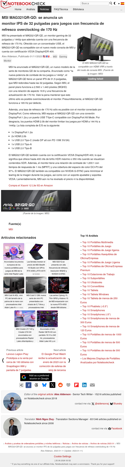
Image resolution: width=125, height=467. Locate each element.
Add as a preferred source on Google (39, 377)
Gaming (63, 56)
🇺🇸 (44, 56)
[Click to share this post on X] (52, 385)
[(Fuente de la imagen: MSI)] (36, 201)
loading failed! (80, 78)
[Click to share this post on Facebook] (28, 385)
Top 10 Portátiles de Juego (96, 246)
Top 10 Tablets (90, 290)
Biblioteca (78, 9)
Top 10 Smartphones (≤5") (96, 314)
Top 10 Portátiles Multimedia (97, 242)
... (121, 9)
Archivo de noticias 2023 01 (102, 443)
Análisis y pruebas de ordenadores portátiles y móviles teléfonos (32, 443)
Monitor (7, 60)
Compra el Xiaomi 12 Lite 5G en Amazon (31, 185)
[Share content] (21, 385)
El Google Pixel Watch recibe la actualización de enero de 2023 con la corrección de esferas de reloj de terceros (52, 362)
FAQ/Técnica (61, 9)
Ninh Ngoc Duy (45, 419)
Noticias (44, 9)
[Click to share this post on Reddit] (60, 385)
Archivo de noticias (80, 443)
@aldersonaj (101, 403)
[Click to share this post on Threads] (36, 385)
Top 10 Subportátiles (93, 278)
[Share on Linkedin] (84, 385)
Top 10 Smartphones (93, 310)
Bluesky (117, 403)
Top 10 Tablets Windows (95, 294)
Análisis (30, 9)
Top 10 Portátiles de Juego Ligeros (101, 262)
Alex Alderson (62, 394)
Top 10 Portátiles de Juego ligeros (100, 250)
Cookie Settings (62, 456)
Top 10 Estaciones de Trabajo (98, 274)
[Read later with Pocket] (68, 385)
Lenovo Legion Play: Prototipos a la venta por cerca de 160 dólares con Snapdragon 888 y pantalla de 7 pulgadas (20, 362)
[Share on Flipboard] (76, 385)
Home (18, 9)
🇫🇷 (47, 56)
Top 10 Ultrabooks (92, 282)
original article (45, 394)
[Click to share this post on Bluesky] (44, 385)
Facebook (116, 428)
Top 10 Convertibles (93, 286)
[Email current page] (92, 385)
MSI (55, 56)
